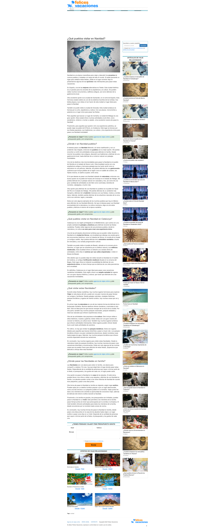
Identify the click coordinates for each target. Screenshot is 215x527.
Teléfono (99, 428)
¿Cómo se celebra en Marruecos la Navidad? (133, 367)
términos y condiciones (97, 441)
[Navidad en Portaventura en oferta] (79, 479)
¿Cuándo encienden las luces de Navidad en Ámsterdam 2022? (133, 223)
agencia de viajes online (102, 137)
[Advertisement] (107, 24)
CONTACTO (94, 522)
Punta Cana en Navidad (130, 304)
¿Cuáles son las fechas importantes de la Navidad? (134, 346)
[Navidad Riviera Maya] (79, 501)
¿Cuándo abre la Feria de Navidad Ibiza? (133, 202)
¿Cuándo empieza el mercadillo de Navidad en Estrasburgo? (133, 78)
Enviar (93, 445)
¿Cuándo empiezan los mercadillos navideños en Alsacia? (133, 453)
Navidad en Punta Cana (100, 486)
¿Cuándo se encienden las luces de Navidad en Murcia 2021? (134, 181)
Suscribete (143, 45)
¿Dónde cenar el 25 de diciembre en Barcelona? (134, 431)
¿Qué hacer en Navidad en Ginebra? (134, 119)
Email (72, 428)
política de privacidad (128, 50)
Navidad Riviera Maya (72, 506)
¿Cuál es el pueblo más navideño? (133, 160)
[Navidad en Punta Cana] (107, 480)
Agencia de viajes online (73, 522)
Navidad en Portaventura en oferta (75, 486)
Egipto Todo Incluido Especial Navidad (104, 506)
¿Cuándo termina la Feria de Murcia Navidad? (134, 99)
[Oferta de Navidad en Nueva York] (107, 464)
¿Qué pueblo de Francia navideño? (133, 244)
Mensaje (71, 432)
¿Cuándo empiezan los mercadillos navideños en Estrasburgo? (133, 324)
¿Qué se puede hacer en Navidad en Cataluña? (134, 388)
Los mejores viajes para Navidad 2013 (134, 263)
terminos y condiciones (136, 48)
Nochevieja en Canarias (73, 467)
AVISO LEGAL (85, 522)
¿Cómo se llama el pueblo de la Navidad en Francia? (132, 140)
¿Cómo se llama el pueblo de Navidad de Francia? (134, 410)
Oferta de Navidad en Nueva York (103, 467)
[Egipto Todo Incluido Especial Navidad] (107, 500)
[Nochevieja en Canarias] (79, 459)
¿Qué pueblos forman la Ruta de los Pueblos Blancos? (134, 474)
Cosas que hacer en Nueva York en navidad (133, 284)
